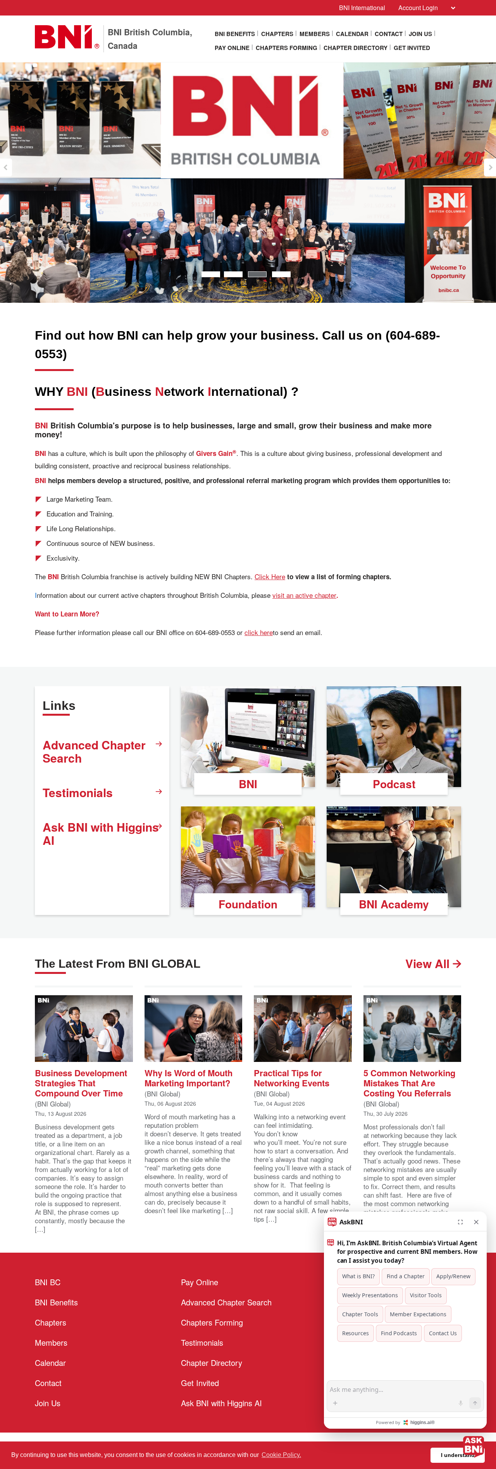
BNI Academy (394, 904)
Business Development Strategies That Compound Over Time (81, 1082)
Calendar (352, 33)
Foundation (248, 904)
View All (429, 963)
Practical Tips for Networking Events (291, 1077)
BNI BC (47, 1282)
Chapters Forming (286, 47)
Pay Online (232, 47)
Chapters (277, 33)
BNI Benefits (235, 33)
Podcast (394, 784)
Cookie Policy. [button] (281, 1455)
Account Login (418, 7)
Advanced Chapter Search (94, 751)
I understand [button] (458, 1455)
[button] (6, 167)
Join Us (420, 33)
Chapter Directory (356, 47)
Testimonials (78, 792)
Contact (389, 33)
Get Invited (412, 47)
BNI (248, 784)
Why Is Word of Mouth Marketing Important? (188, 1077)
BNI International (362, 7)
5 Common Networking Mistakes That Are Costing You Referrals (409, 1082)
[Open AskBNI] (473, 1446)
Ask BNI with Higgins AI (101, 833)
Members (315, 33)
